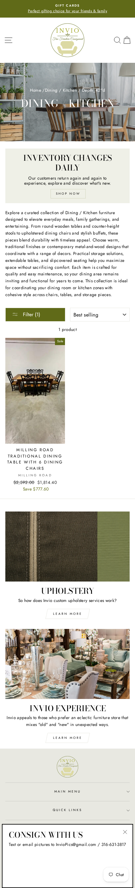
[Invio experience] (67, 664)
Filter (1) (30, 314)
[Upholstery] (67, 547)
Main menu (67, 791)
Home (35, 90)
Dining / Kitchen (61, 90)
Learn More (67, 613)
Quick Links (68, 810)
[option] (67, 8)
